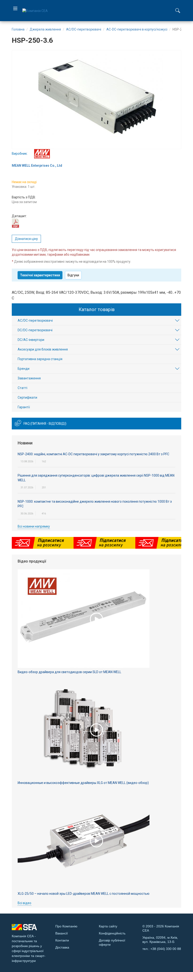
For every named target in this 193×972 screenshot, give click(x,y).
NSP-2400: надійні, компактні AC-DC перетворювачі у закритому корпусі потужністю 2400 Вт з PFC (93, 454)
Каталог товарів (97, 309)
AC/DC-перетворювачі (35, 320)
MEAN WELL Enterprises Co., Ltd (37, 165)
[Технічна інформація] (15, 223)
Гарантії (24, 407)
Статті (22, 388)
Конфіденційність (112, 933)
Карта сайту (108, 926)
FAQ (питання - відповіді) (45, 423)
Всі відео (24, 903)
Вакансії (61, 933)
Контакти (62, 940)
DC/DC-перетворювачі (35, 330)
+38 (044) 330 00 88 (165, 949)
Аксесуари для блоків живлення (43, 349)
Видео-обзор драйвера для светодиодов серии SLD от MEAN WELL (69, 672)
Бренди (23, 368)
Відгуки (73, 275)
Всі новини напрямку (34, 526)
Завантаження (29, 378)
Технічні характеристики (40, 275)
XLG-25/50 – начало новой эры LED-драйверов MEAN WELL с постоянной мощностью (83, 893)
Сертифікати (27, 397)
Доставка (62, 947)
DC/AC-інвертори (31, 340)
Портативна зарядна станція (40, 359)
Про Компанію (66, 926)
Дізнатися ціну (26, 239)
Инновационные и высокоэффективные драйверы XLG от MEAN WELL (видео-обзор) (83, 783)
